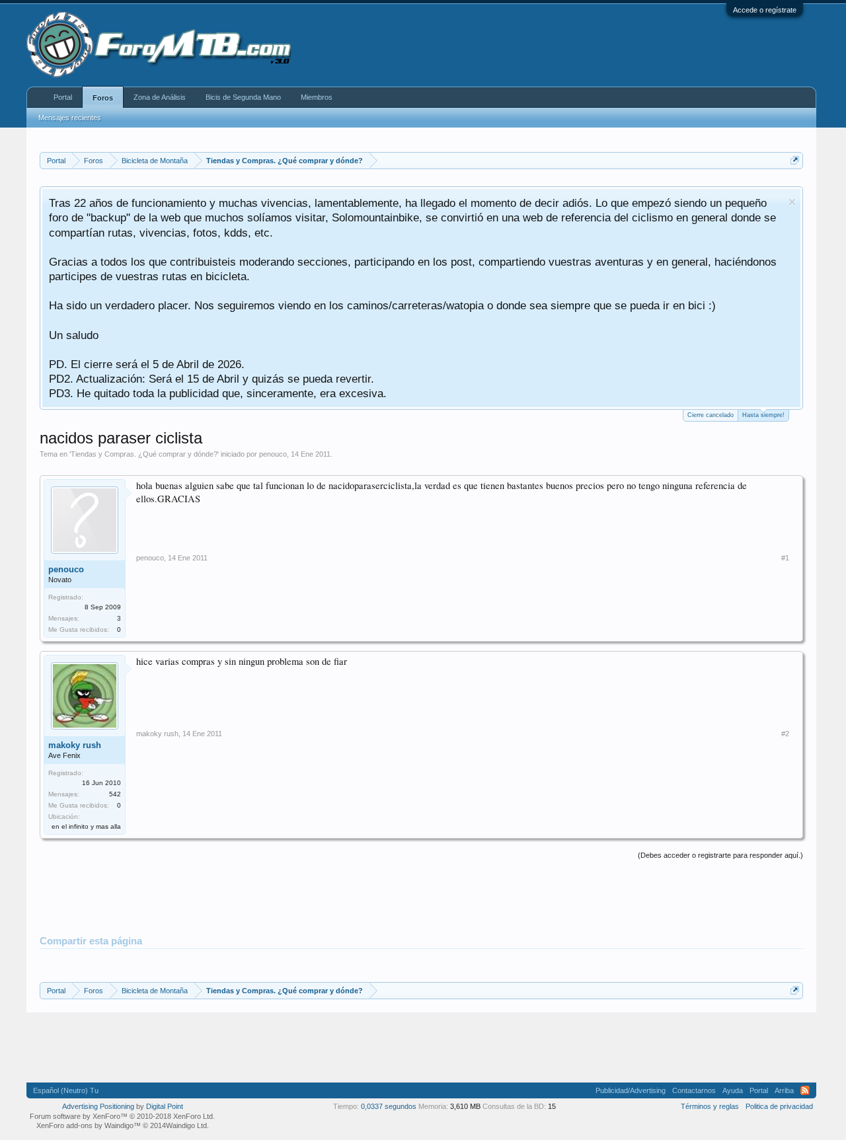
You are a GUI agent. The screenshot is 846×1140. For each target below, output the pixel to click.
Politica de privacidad (779, 1106)
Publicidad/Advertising (631, 1090)
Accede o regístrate (764, 10)
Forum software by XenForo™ (122, 1116)
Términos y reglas (710, 1106)
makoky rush (74, 745)
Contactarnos (694, 1090)
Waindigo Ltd (186, 1125)
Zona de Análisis (160, 97)
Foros (103, 98)
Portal (63, 97)
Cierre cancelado (710, 415)
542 (115, 794)
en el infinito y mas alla (86, 826)
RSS (805, 1090)
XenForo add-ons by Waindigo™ (88, 1125)
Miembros (316, 97)
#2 (785, 734)
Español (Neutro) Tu (65, 1090)
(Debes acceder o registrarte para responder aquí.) (720, 855)
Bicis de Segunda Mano (243, 97)
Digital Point (164, 1106)
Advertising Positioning (98, 1106)
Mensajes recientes (69, 118)
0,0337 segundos (388, 1106)
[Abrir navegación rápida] (794, 160)
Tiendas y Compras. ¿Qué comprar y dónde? (144, 454)
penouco (273, 454)
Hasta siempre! (763, 415)
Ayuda (732, 1090)
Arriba (784, 1090)
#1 (785, 558)
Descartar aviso (792, 202)
